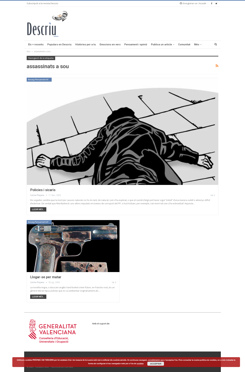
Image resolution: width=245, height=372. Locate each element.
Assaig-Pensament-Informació (40, 79)
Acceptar (155, 363)
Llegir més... (38, 209)
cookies (140, 363)
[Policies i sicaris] (122, 131)
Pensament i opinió (135, 44)
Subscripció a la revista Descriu (42, 3)
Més (196, 44)
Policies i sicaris (43, 190)
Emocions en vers (110, 44)
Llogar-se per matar (45, 277)
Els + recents (36, 44)
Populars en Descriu (59, 44)
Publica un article (161, 44)
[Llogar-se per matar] (73, 246)
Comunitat (184, 44)
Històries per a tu (85, 44)
